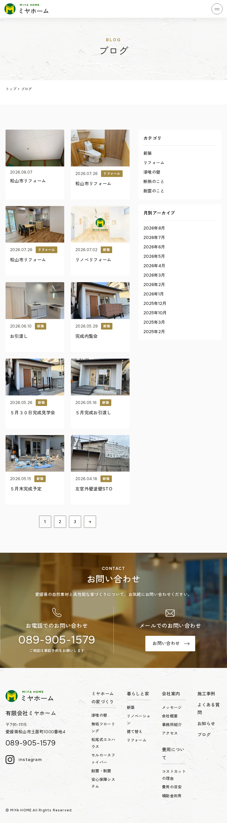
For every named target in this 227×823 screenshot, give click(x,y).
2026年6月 (154, 247)
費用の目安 (172, 787)
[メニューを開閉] (217, 8)
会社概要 (170, 716)
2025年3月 (154, 322)
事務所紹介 (172, 724)
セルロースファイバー (103, 759)
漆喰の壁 (151, 172)
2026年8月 (154, 228)
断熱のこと (154, 181)
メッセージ (172, 707)
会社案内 (171, 694)
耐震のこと (154, 191)
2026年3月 (154, 275)
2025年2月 (154, 332)
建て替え (135, 731)
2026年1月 (153, 294)
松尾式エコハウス (103, 743)
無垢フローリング (103, 728)
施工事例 (206, 694)
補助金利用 (172, 795)
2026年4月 (154, 266)
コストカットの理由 (174, 775)
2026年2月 (154, 284)
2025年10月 (155, 313)
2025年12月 (155, 303)
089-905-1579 (56, 640)
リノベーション (139, 720)
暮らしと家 (138, 694)
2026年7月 (154, 237)
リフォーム (154, 163)
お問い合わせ (166, 643)
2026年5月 (154, 256)
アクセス (170, 733)
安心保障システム (103, 783)
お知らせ (206, 724)
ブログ (204, 735)
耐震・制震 (101, 770)
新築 (147, 153)
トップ (11, 89)
